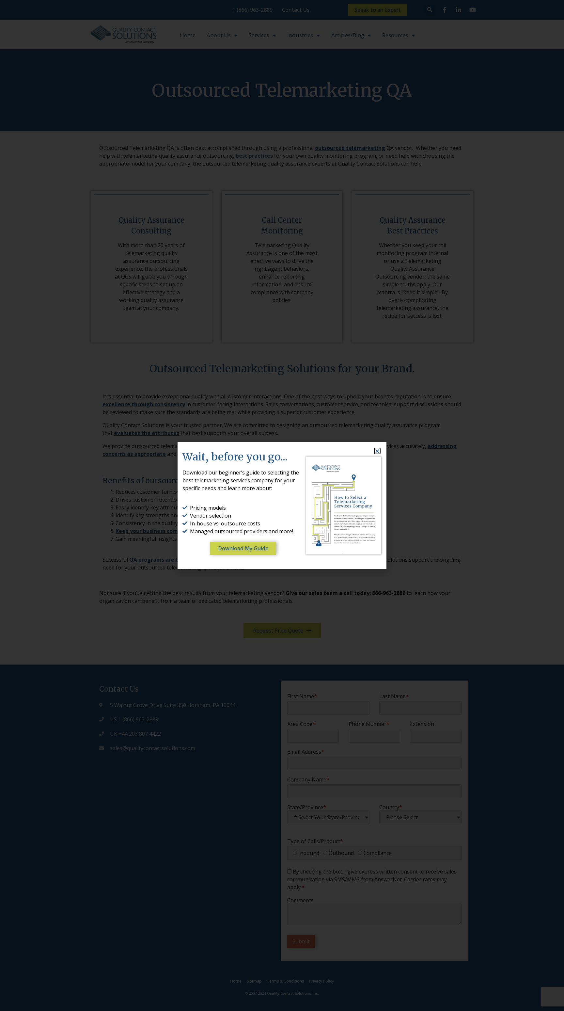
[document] (282, 505)
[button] (377, 451)
